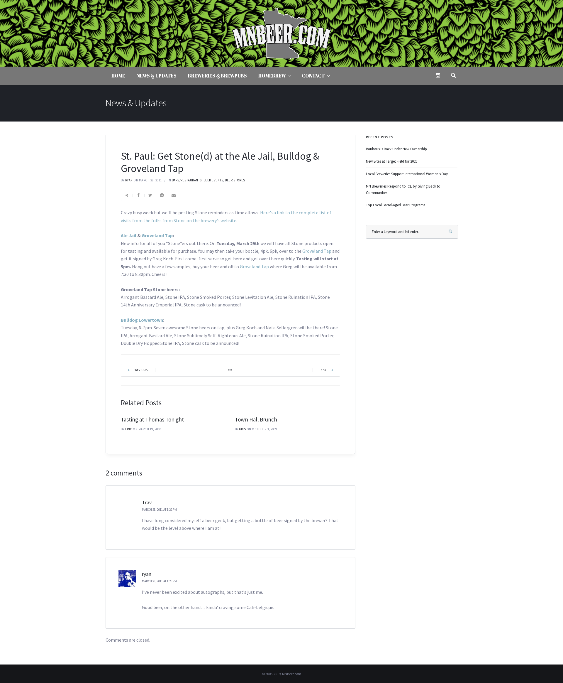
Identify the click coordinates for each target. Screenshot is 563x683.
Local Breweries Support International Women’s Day (407, 173)
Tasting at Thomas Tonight (152, 419)
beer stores (235, 180)
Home (118, 75)
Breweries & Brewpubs (217, 75)
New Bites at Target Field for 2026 (391, 161)
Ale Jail (128, 235)
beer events (213, 180)
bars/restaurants (187, 180)
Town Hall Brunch (256, 419)
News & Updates (157, 75)
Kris (242, 429)
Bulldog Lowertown (142, 320)
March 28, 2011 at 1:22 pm (159, 509)
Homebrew (272, 75)
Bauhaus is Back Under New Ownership (396, 148)
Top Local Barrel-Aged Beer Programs (395, 205)
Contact (313, 75)
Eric (128, 429)
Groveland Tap (157, 235)
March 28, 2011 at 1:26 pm (159, 581)
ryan (129, 180)
